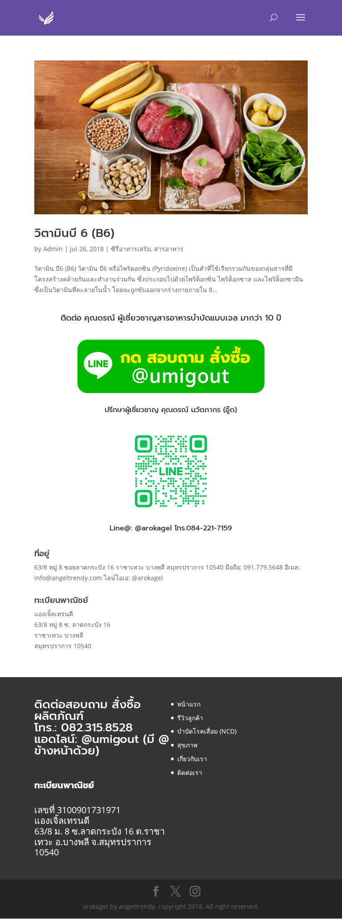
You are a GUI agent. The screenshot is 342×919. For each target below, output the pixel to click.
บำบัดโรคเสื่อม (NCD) (206, 731)
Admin (53, 249)
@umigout (112, 739)
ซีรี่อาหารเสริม (131, 249)
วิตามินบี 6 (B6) (74, 233)
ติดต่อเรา (189, 772)
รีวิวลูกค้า (190, 718)
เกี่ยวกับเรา (192, 758)
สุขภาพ (187, 745)
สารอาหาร (168, 249)
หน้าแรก (188, 704)
